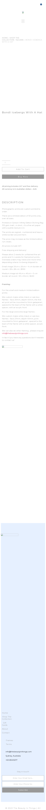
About (4, 729)
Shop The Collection (10, 39)
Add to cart (23, 169)
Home (5, 38)
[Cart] (40, 5)
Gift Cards (4, 724)
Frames (9, 740)
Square (20, 40)
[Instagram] (7, 765)
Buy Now (23, 177)
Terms (9, 744)
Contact (4, 733)
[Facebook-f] (3, 765)
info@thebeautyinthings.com (15, 333)
